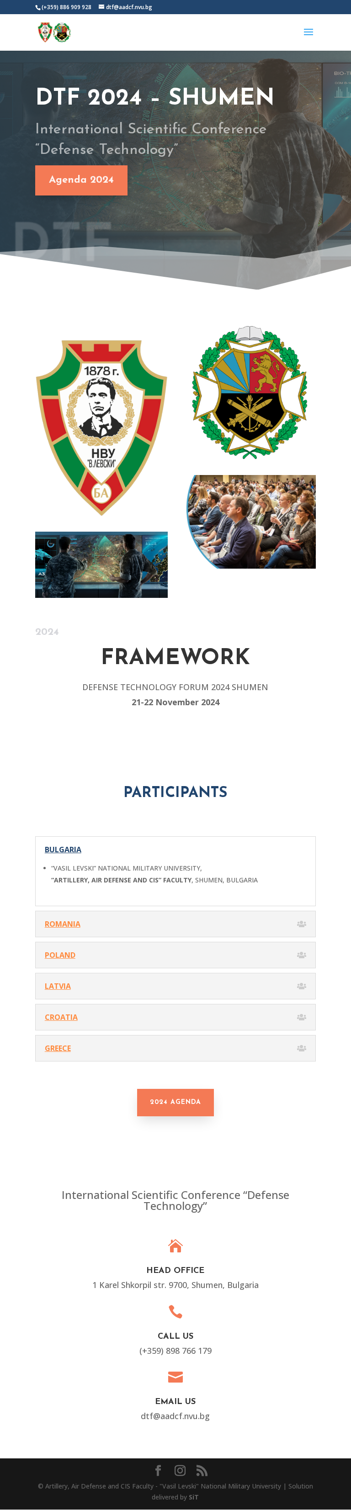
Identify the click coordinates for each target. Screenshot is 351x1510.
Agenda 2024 (81, 180)
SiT (194, 1497)
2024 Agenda (175, 1102)
